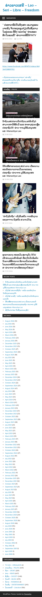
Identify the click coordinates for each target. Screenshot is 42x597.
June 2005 (8, 532)
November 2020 (11, 515)
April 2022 (9, 467)
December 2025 (11, 343)
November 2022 (11, 447)
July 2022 (8, 459)
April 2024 (9, 400)
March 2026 (9, 335)
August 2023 (9, 422)
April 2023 (9, 433)
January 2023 (9, 442)
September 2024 (11, 386)
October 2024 (10, 383)
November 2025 (11, 346)
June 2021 (8, 495)
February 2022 (10, 473)
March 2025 (9, 369)
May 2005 (8, 534)
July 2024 (8, 391)
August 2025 (9, 355)
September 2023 (11, 419)
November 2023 (11, 414)
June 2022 (8, 461)
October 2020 (10, 518)
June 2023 (8, 428)
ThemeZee (27, 594)
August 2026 (9, 321)
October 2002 (10, 543)
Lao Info (19, 39)
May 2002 (8, 546)
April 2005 (9, 537)
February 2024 (10, 405)
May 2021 (8, 498)
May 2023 (8, 431)
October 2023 (10, 416)
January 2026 (10, 341)
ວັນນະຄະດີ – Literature (13, 588)
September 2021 (11, 487)
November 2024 (11, 380)
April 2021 (8, 501)
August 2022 (9, 456)
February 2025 (10, 372)
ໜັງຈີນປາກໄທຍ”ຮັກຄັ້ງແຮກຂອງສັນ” (17, 310)
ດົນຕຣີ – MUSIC (10, 579)
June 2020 (8, 529)
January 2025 (10, 374)
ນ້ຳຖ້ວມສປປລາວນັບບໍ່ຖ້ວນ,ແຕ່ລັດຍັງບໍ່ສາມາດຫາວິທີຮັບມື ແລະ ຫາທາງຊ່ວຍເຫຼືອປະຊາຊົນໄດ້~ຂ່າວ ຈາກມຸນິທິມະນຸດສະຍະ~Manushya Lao (20, 285)
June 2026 (8, 327)
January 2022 (9, 475)
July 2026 (8, 324)
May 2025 (8, 363)
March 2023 (9, 436)
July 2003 (8, 540)
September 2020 (11, 520)
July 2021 (8, 492)
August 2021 (9, 490)
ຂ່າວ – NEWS (10, 573)
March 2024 (9, 402)
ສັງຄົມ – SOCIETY (11, 576)
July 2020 (8, 526)
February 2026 (10, 338)
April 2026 (9, 332)
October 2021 (10, 484)
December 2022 (11, 445)
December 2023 (11, 411)
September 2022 (11, 453)
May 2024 (8, 397)
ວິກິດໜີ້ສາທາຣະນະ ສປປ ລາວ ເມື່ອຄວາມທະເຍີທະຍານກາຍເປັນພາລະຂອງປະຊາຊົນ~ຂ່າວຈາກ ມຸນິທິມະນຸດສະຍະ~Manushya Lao (20, 304)
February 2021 (10, 506)
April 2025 (9, 366)
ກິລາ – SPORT (10, 571)
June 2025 (8, 360)
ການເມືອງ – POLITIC (10, 89)
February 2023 (10, 439)
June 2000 (8, 554)
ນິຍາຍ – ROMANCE (12, 582)
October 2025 (10, 349)
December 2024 (11, 377)
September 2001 (11, 548)
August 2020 (9, 523)
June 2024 (8, 394)
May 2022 (8, 464)
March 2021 (9, 504)
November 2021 (10, 481)
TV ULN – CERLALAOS (13, 565)
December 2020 (11, 512)
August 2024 (9, 388)
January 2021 (9, 509)
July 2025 (8, 357)
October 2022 (10, 450)
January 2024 (10, 408)
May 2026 (8, 329)
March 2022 (9, 470)
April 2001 (8, 551)
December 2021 (10, 478)
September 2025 (11, 352)
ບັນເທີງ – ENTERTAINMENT (14, 585)
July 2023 (8, 425)
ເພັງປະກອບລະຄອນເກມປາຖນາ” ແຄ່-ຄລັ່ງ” (17, 77)
